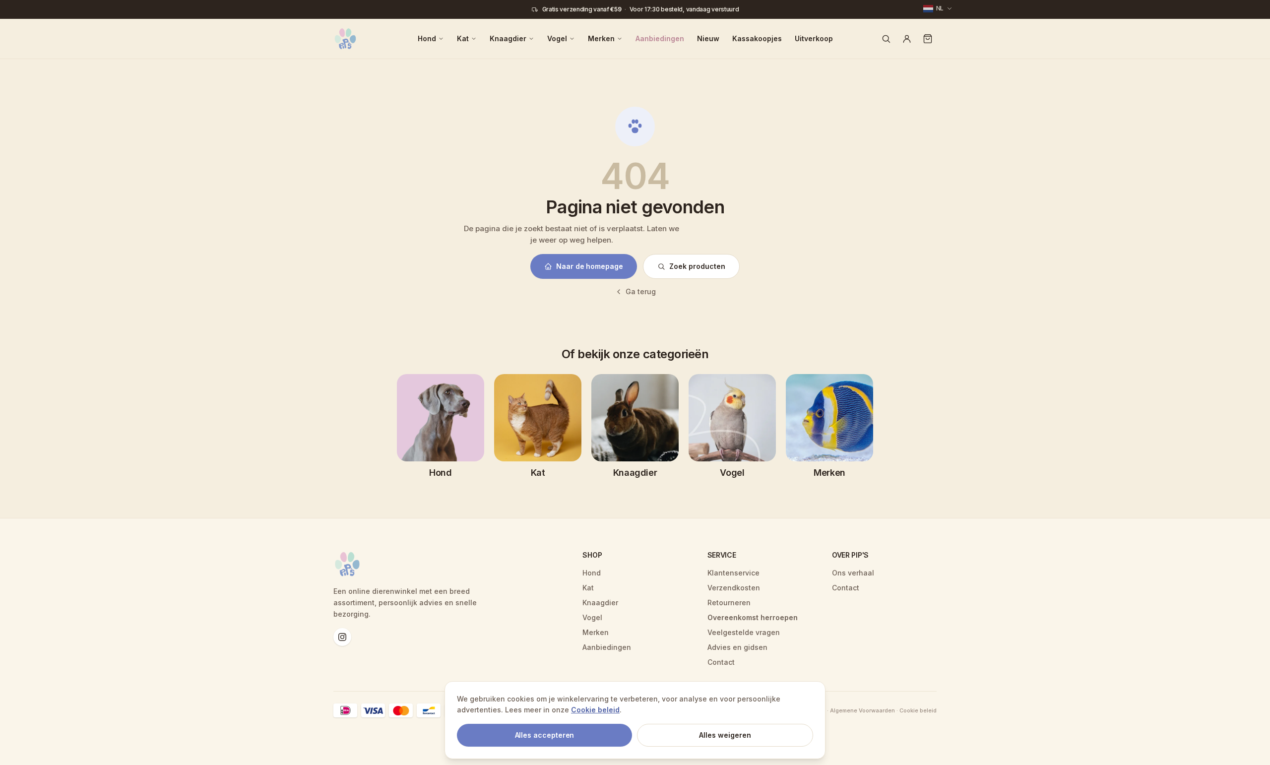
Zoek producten (697, 266)
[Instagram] (342, 637)
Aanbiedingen (659, 38)
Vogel (557, 38)
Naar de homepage (589, 266)
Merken (601, 38)
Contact (721, 662)
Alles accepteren (544, 735)
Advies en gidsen (737, 647)
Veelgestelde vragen (743, 632)
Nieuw (708, 38)
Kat (463, 38)
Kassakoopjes (757, 38)
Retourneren (729, 602)
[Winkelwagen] (928, 39)
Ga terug (641, 291)
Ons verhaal (853, 573)
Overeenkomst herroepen (752, 617)
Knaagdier (508, 38)
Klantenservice (733, 573)
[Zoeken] (886, 39)
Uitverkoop (814, 38)
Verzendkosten (733, 587)
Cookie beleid (595, 709)
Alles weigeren (725, 735)
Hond (427, 38)
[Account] (907, 39)
